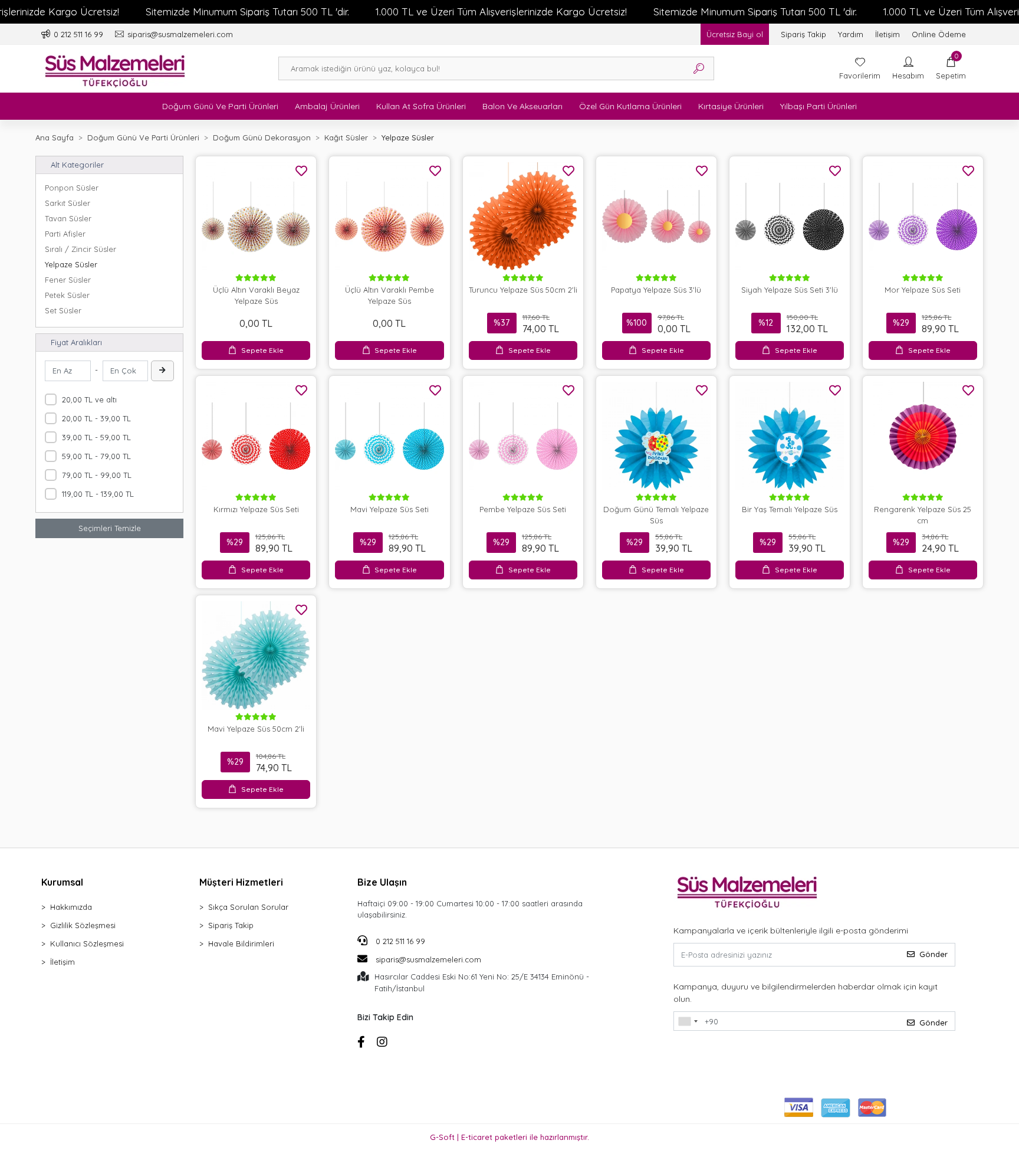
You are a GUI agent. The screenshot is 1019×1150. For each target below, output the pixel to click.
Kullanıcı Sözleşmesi (87, 943)
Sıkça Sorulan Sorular (248, 907)
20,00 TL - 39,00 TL (96, 418)
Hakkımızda (71, 907)
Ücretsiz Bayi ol (734, 34)
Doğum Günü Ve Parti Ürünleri (220, 106)
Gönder (933, 954)
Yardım (850, 34)
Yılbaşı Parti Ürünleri (818, 106)
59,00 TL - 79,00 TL (96, 456)
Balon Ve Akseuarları (522, 106)
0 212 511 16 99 (399, 941)
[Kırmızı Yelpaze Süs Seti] (256, 436)
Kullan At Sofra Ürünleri (421, 106)
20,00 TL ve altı (89, 399)
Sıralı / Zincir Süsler (80, 249)
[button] (951, 68)
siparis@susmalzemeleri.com (428, 959)
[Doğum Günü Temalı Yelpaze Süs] (656, 436)
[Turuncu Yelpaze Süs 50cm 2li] (523, 216)
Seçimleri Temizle (109, 528)
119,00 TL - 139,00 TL (98, 494)
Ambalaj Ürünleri (327, 106)
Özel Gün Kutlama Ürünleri (630, 106)
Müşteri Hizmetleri (241, 882)
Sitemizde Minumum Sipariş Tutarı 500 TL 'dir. (247, 11)
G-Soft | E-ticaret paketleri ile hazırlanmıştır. (509, 1137)
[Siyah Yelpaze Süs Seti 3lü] (789, 216)
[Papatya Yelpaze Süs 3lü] (656, 216)
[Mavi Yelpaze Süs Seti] (389, 436)
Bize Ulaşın (382, 882)
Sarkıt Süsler (67, 203)
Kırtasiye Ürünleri (731, 106)
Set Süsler (63, 310)
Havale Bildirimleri (241, 943)
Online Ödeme (939, 34)
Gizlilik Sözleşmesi (83, 925)
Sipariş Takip (803, 34)
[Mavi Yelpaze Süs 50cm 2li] (256, 655)
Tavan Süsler (68, 218)
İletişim (887, 34)
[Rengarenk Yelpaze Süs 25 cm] (923, 436)
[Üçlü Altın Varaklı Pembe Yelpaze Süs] (389, 216)
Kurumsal (62, 882)
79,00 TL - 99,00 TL (97, 475)
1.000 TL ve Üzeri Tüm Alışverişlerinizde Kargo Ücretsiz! (501, 11)
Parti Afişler (65, 233)
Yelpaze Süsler (71, 264)
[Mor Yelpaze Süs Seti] (923, 216)
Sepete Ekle (262, 350)
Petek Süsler (67, 295)
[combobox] (687, 1021)
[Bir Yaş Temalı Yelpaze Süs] (789, 436)
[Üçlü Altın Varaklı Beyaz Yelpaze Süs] (256, 216)
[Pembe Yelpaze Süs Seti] (523, 436)
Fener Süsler (68, 279)
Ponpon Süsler (71, 187)
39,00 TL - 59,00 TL (96, 437)
